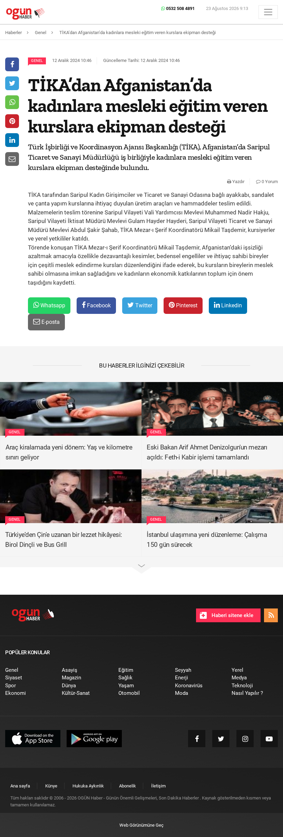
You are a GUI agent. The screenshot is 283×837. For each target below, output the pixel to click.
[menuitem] (28, 670)
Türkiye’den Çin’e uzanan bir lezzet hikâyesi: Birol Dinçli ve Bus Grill (63, 540)
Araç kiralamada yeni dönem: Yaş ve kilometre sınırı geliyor (69, 452)
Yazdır (237, 181)
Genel (37, 61)
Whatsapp (52, 305)
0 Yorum (269, 181)
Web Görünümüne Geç (141, 825)
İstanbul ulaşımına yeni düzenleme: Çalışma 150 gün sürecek (207, 540)
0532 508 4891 (180, 8)
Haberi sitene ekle (231, 615)
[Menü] (268, 12)
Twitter (143, 305)
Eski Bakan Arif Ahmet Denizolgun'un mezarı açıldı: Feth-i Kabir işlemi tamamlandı (207, 452)
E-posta (50, 322)
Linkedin (231, 305)
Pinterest (186, 305)
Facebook (98, 305)
